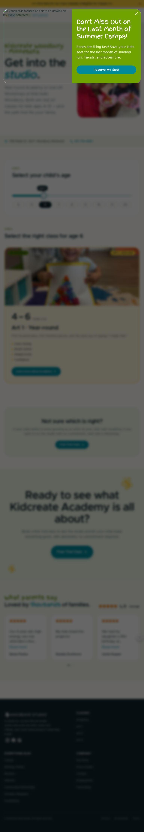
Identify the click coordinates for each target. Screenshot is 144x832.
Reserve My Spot (106, 69)
